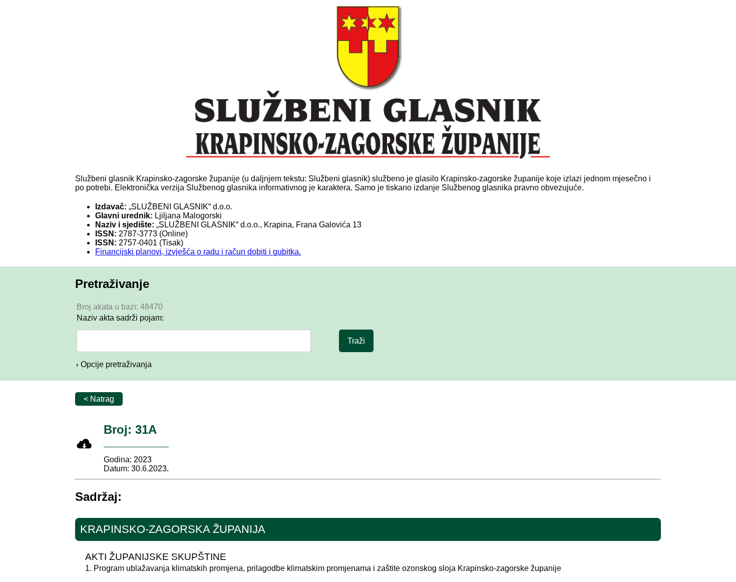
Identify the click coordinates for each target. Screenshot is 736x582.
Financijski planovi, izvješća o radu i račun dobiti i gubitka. (198, 251)
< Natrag (99, 399)
